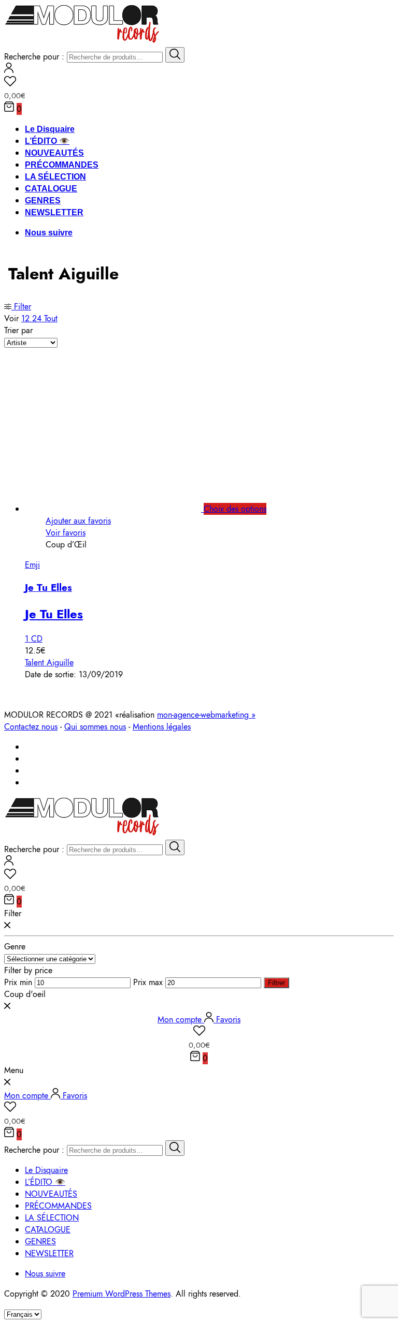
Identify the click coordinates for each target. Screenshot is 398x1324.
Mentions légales (162, 727)
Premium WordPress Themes (121, 1294)
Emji (32, 565)
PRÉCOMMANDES (61, 164)
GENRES (43, 200)
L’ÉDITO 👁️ (47, 141)
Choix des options (235, 509)
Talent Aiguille (49, 662)
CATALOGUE (51, 188)
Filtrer (276, 983)
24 (38, 318)
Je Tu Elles (48, 587)
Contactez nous (31, 727)
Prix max (148, 982)
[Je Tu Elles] (125, 509)
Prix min (18, 982)
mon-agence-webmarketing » (206, 715)
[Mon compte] (8, 70)
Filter (21, 307)
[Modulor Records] (82, 41)
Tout (51, 318)
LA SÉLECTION (55, 176)
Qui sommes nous (95, 727)
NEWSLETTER (54, 212)
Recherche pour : (34, 57)
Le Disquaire (50, 129)
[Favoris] (199, 83)
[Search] (174, 55)
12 (26, 318)
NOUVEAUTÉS (54, 152)
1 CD (33, 639)
